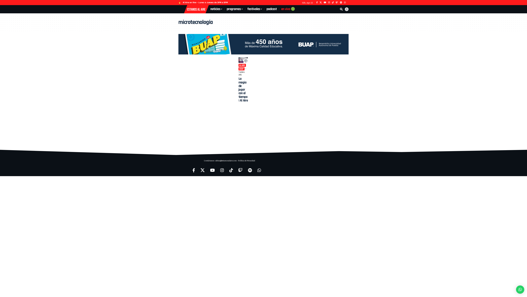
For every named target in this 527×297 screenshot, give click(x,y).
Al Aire (242, 65)
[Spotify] (341, 2)
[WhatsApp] (345, 2)
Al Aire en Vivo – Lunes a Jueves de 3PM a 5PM (205, 2)
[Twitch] (337, 2)
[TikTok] (332, 2)
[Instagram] (329, 2)
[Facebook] (317, 2)
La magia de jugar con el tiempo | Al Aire (243, 90)
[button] (341, 9)
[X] (320, 2)
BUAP (241, 68)
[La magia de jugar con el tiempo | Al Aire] (243, 60)
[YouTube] (325, 2)
